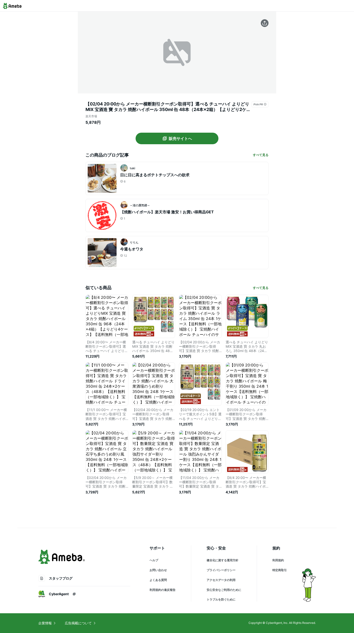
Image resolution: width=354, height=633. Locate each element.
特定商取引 (279, 570)
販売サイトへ (180, 138)
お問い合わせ (158, 570)
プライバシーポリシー (221, 570)
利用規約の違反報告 (163, 590)
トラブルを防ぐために (221, 599)
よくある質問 (158, 580)
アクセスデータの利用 (221, 580)
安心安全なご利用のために (224, 590)
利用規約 (278, 560)
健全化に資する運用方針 (222, 560)
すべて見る (261, 155)
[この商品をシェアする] (265, 23)
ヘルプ (154, 560)
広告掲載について (78, 623)
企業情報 (45, 623)
